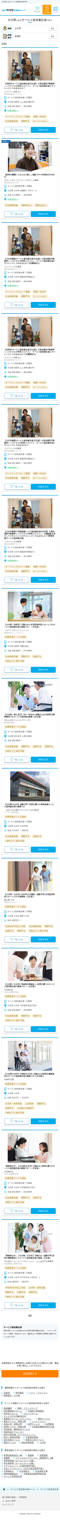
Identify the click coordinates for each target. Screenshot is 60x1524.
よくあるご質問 (8, 1501)
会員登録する (30, 1373)
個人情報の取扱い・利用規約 (14, 1497)
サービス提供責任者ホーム (22, 1489)
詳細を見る (43, 130)
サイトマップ (8, 1504)
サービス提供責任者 (49, 1489)
